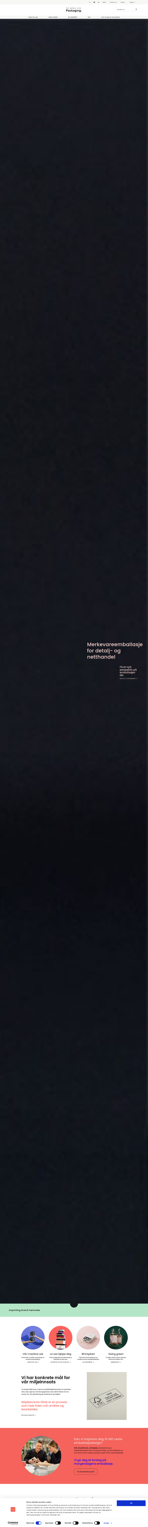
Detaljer (106, 1523)
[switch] (58, 1523)
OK (131, 1503)
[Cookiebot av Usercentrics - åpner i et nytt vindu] (13, 1523)
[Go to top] (139, 1483)
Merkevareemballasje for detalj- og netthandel (115, 650)
